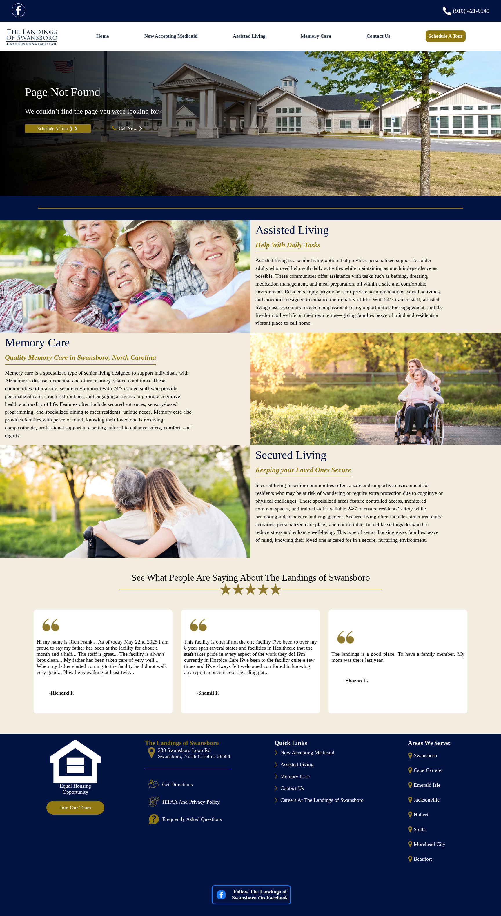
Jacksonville (427, 800)
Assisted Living (249, 36)
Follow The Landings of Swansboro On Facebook (260, 895)
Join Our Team (75, 807)
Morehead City (429, 844)
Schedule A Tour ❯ (55, 128)
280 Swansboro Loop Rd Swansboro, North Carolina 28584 (194, 753)
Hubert (421, 814)
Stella (420, 829)
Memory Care (316, 36)
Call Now (128, 128)
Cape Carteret (428, 770)
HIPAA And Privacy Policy (191, 802)
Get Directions (177, 784)
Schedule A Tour (446, 36)
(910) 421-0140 (471, 11)
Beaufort (423, 859)
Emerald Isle (427, 785)
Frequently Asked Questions (192, 819)
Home (102, 36)
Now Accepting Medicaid (170, 36)
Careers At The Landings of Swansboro (322, 800)
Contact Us (378, 36)
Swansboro (425, 755)
